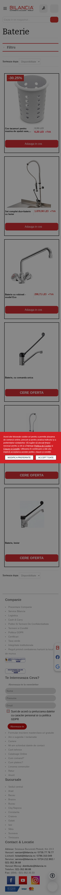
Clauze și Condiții (11, 449)
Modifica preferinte (19, 457)
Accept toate (46, 457)
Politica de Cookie (42, 446)
